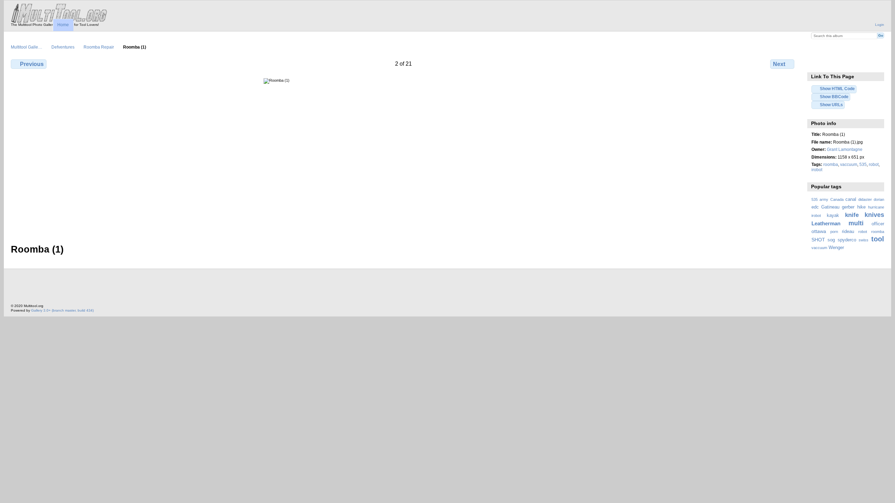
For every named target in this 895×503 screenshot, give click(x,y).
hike (861, 207)
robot (874, 164)
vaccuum (848, 164)
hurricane (876, 207)
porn (834, 231)
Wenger (836, 247)
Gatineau (830, 207)
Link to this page (815, 63)
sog (831, 240)
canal (850, 199)
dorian (879, 199)
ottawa (818, 231)
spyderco (847, 240)
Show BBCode (834, 96)
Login (879, 25)
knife (852, 215)
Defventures (62, 47)
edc (815, 207)
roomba (830, 164)
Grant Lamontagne (844, 149)
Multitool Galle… (26, 47)
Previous (32, 64)
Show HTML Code (837, 88)
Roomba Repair (99, 47)
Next (779, 64)
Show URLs (831, 104)
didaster (865, 199)
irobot (816, 169)
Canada (837, 199)
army (823, 199)
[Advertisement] (138, 288)
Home (63, 24)
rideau (848, 231)
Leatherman (825, 223)
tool (877, 239)
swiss (863, 240)
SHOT (818, 239)
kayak (833, 215)
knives (874, 214)
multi (856, 223)
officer (878, 223)
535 (863, 164)
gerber (848, 207)
